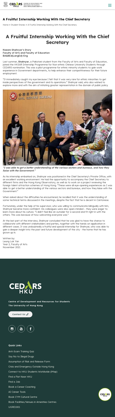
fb (30, 328)
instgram (12, 328)
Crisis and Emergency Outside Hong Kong (31, 366)
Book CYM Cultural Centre (22, 396)
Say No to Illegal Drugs (21, 356)
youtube (21, 328)
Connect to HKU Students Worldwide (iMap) (32, 371)
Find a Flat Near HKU (20, 376)
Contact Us (19, 314)
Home (5, 25)
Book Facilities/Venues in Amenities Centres (32, 401)
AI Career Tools (17, 391)
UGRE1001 (14, 406)
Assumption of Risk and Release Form (29, 361)
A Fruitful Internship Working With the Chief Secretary (52, 25)
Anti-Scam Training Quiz (21, 351)
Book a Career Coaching (21, 386)
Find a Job (14, 381)
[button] (106, 393)
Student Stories (18, 25)
